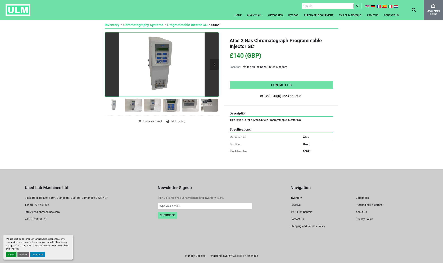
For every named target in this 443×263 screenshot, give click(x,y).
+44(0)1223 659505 (286, 96)
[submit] (358, 6)
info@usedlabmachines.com (42, 212)
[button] (255, 14)
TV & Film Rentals (350, 15)
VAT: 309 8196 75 (35, 219)
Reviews (293, 15)
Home (238, 15)
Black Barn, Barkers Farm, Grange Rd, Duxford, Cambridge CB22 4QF (66, 197)
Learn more (37, 254)
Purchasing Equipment (318, 15)
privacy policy (12, 248)
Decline (23, 254)
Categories (275, 15)
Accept (11, 254)
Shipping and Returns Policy (308, 226)
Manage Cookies (195, 255)
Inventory (254, 15)
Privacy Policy (364, 219)
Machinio (252, 255)
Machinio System (221, 255)
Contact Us (391, 15)
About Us (372, 15)
